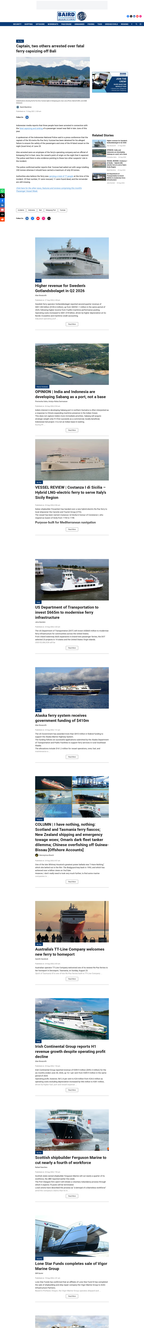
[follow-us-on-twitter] (49, 218)
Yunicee (62, 210)
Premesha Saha (41, 401)
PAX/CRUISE (66, 24)
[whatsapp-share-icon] (2, 192)
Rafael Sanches (41, 1167)
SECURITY (17, 24)
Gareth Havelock (41, 959)
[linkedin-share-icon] (2, 206)
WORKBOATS (53, 24)
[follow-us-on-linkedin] (27, 117)
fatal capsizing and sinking (31, 128)
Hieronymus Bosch (46, 855)
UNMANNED (79, 24)
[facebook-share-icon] (2, 201)
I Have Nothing (96, 864)
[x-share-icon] (2, 197)
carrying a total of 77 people (61, 176)
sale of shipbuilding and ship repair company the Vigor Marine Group (68, 1285)
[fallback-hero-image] (99, 144)
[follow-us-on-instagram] (43, 218)
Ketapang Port (51, 210)
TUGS (99, 24)
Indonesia (31, 210)
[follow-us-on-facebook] (32, 218)
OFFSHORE (40, 24)
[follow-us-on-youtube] (38, 218)
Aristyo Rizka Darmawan (57, 401)
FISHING (91, 24)
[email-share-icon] (2, 211)
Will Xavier (39, 1273)
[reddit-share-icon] (2, 220)
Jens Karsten (40, 622)
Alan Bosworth (41, 295)
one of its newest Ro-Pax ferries (92, 967)
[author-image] (17, 107)
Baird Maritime (26, 107)
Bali (40, 210)
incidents (21, 210)
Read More (72, 324)
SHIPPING (28, 24)
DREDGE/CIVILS (111, 24)
